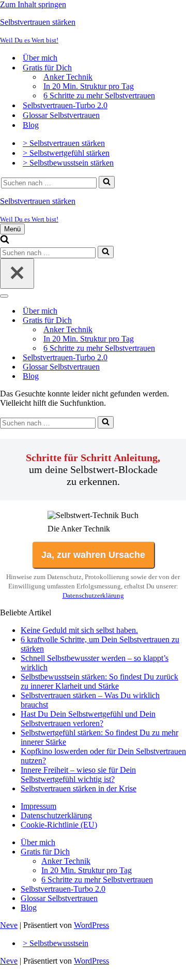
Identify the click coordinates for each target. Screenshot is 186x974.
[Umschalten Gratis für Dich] (181, 320)
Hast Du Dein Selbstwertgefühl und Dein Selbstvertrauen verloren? (88, 719)
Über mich (40, 57)
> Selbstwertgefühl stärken (66, 153)
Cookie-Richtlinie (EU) (59, 824)
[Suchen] (107, 182)
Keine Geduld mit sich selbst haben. (79, 630)
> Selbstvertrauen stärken (64, 143)
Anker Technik (67, 76)
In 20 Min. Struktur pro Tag (88, 86)
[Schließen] (17, 273)
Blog (31, 125)
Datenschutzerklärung (93, 595)
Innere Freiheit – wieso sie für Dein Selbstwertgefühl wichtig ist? (78, 774)
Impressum (38, 806)
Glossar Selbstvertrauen (61, 115)
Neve (9, 925)
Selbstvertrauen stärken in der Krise (78, 788)
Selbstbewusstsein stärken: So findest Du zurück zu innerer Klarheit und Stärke (99, 681)
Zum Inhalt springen (33, 4)
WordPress (91, 925)
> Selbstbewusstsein (55, 943)
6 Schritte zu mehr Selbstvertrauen (99, 95)
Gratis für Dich (45, 851)
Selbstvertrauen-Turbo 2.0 (65, 105)
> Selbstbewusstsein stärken (68, 162)
